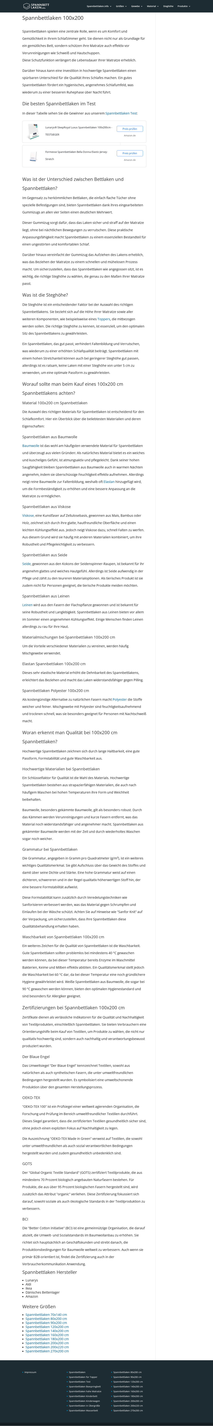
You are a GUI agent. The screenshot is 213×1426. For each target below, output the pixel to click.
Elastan (109, 481)
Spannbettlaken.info (98, 6)
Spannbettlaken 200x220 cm (47, 1347)
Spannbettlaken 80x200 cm (46, 1318)
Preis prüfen (130, 129)
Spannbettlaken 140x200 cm (47, 1331)
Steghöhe (168, 6)
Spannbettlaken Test (121, 113)
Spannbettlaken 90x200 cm (46, 1323)
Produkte (183, 6)
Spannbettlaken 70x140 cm (46, 1314)
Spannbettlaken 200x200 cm (47, 1343)
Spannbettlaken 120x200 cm (47, 1327)
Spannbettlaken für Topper (83, 1377)
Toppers (103, 319)
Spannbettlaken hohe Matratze (85, 1391)
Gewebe (135, 6)
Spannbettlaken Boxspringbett (85, 1386)
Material (151, 6)
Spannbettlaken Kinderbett (83, 1396)
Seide (26, 564)
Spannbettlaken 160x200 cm (47, 1335)
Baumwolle (30, 446)
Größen (120, 6)
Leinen (27, 605)
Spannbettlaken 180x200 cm (47, 1339)
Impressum (30, 1372)
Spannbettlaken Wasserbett (83, 1410)
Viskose (28, 515)
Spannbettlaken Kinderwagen (84, 1401)
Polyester (120, 699)
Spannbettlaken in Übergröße (84, 1405)
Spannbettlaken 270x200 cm (47, 1351)
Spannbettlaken (77, 1372)
